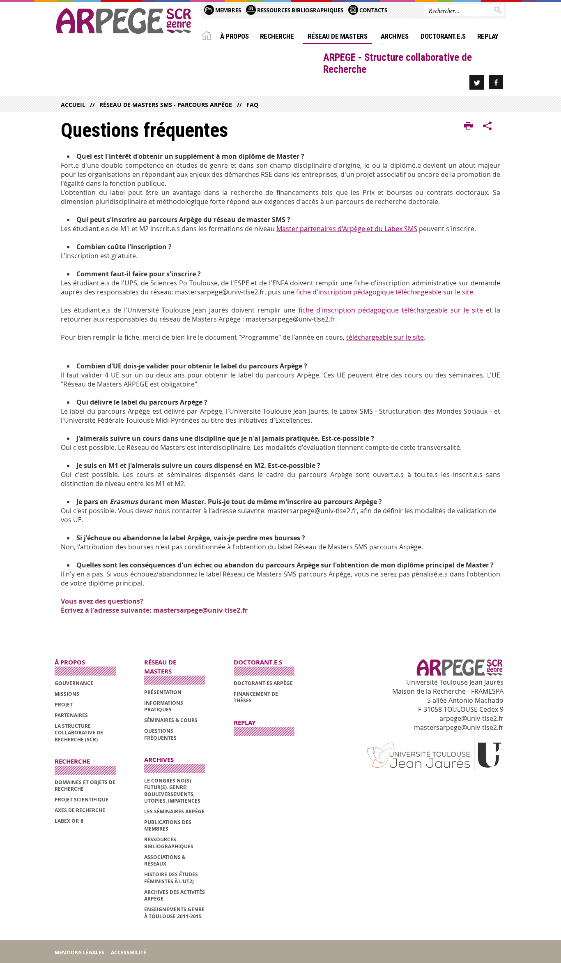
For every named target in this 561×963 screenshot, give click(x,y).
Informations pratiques (163, 706)
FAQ (252, 105)
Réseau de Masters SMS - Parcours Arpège (165, 105)
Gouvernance (74, 683)
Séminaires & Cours (171, 720)
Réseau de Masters (337, 36)
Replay (488, 36)
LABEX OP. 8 (69, 820)
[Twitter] (476, 82)
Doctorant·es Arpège (263, 683)
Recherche (277, 36)
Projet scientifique (81, 799)
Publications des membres (167, 825)
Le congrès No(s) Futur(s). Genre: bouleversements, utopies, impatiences (172, 790)
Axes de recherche (80, 810)
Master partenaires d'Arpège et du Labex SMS (346, 228)
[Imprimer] (468, 126)
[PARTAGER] (487, 126)
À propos (234, 36)
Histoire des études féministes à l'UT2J (171, 877)
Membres (227, 10)
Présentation (163, 692)
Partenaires (71, 715)
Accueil (73, 105)
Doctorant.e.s (443, 36)
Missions (67, 693)
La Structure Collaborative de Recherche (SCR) (79, 732)
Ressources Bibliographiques (299, 10)
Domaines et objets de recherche (85, 785)
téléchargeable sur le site (385, 337)
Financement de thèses (256, 697)
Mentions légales (79, 952)
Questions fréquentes (160, 734)
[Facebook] (496, 82)
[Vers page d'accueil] (124, 21)
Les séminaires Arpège (174, 811)
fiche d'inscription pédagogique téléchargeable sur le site (384, 291)
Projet (64, 704)
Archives (395, 36)
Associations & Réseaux (165, 860)
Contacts (372, 10)
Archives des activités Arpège (174, 895)
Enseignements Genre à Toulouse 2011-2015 (174, 912)
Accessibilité (128, 952)
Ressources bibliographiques (168, 843)
